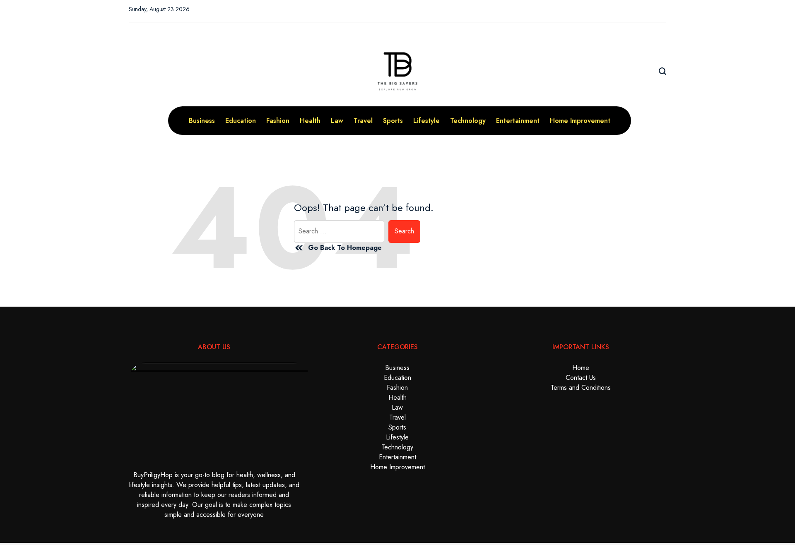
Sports (393, 120)
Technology (468, 120)
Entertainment (518, 120)
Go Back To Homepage (345, 247)
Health (310, 120)
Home (580, 367)
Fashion (277, 120)
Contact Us (581, 377)
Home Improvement (580, 120)
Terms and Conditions (581, 387)
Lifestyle (426, 120)
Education (240, 120)
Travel (363, 120)
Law (337, 120)
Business (202, 120)
